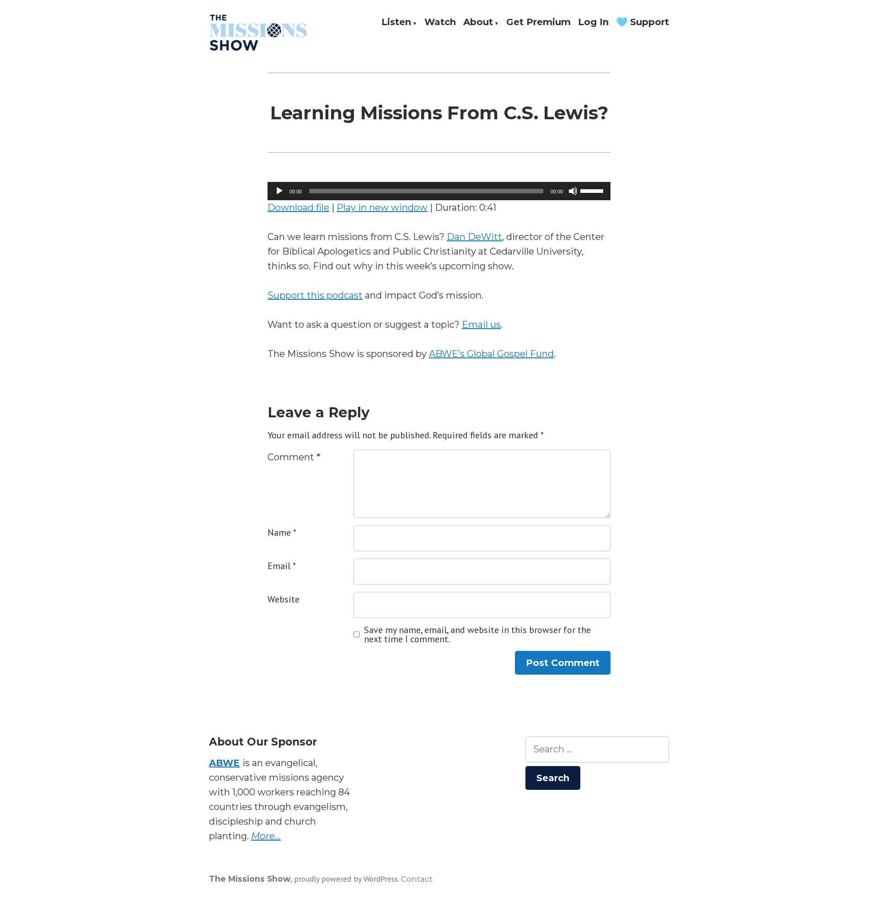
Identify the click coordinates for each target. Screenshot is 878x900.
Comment (294, 457)
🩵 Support (642, 22)
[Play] (279, 191)
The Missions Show (249, 879)
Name (282, 532)
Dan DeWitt (474, 236)
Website (284, 599)
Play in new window (382, 207)
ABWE (224, 762)
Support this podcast (315, 295)
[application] (439, 191)
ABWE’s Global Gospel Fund (491, 353)
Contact (417, 879)
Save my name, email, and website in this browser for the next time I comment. (477, 634)
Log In (593, 22)
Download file (298, 207)
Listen (396, 22)
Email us (481, 324)
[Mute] (573, 191)
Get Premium (538, 22)
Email (282, 566)
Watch (440, 22)
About (478, 22)
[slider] (593, 190)
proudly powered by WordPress (346, 878)
